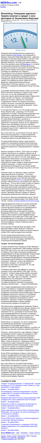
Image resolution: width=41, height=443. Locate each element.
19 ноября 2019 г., (14, 430)
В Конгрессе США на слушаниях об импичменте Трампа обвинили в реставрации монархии (19, 405)
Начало (3, 436)
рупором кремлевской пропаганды (26, 201)
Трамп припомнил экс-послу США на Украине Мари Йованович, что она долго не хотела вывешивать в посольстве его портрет (20, 412)
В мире (3, 7)
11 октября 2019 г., (14, 389)
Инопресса (21, 437)
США (17, 432)
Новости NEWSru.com (9, 439)
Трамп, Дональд (34, 432)
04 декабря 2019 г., (14, 408)
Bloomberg (26, 64)
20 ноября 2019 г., (14, 422)
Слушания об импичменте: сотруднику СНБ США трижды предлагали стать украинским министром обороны (19, 426)
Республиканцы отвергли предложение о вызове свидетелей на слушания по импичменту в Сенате (19, 392)
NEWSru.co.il (5, 437)
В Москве (14, 437)
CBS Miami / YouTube (21, 50)
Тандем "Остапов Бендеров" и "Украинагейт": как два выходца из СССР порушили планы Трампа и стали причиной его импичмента (20, 385)
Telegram (34, 436)
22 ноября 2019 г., (14, 416)
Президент (24, 432)
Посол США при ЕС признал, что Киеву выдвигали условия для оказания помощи (20, 419)
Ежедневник (21, 436)
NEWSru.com (8, 2)
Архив (14, 436)
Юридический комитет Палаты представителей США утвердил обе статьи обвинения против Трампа (20, 398)
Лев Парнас (17, 55)
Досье (9, 436)
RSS (28, 436)
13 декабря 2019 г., (14, 401)
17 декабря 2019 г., (14, 395)
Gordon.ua (20, 180)
